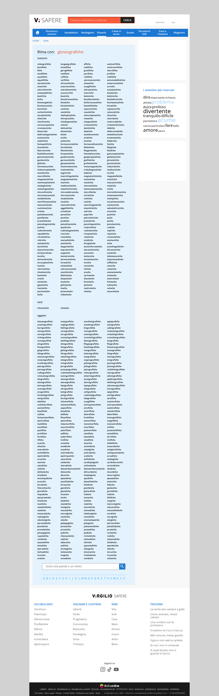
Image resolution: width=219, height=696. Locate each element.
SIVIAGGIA (139, 689)
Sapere (52, 20)
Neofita (38, 634)
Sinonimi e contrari (52, 32)
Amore (116, 629)
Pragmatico (80, 619)
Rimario (101, 32)
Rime (46, 40)
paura (161, 130)
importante (157, 97)
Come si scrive (116, 32)
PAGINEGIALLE (63, 689)
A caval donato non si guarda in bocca (163, 651)
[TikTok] (109, 669)
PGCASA (95, 689)
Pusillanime (41, 624)
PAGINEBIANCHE (107, 689)
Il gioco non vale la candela (166, 640)
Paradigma (79, 634)
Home (37, 33)
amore (150, 130)
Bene (115, 644)
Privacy (59, 693)
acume (167, 120)
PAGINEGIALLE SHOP (81, 689)
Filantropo (40, 614)
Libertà (77, 609)
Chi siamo (39, 693)
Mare (115, 624)
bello (176, 126)
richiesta (170, 97)
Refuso (38, 629)
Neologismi (87, 32)
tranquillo (152, 115)
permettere (150, 121)
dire (146, 97)
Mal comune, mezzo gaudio (166, 635)
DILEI (131, 689)
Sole (114, 614)
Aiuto (98, 693)
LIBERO (43, 689)
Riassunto (79, 629)
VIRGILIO (52, 689)
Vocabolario (71, 32)
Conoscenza (80, 624)
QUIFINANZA (150, 689)
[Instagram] (102, 669)
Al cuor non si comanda (164, 645)
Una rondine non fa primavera (162, 623)
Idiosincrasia (41, 619)
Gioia (76, 639)
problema (163, 101)
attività (147, 102)
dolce (147, 107)
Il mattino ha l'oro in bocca (166, 630)
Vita (114, 609)
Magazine (179, 32)
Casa (114, 619)
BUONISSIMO (163, 689)
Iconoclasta (41, 639)
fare (169, 125)
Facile (76, 614)
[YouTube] (116, 669)
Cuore (115, 634)
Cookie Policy (69, 693)
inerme (147, 125)
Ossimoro (40, 609)
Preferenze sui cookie (85, 693)
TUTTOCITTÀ (121, 689)
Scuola (130, 32)
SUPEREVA (174, 689)
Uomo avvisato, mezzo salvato (163, 615)
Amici (115, 639)
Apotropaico (41, 644)
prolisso (159, 106)
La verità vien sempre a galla (167, 609)
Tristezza (78, 644)
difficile (167, 115)
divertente (157, 111)
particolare (158, 126)
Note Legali (49, 693)
